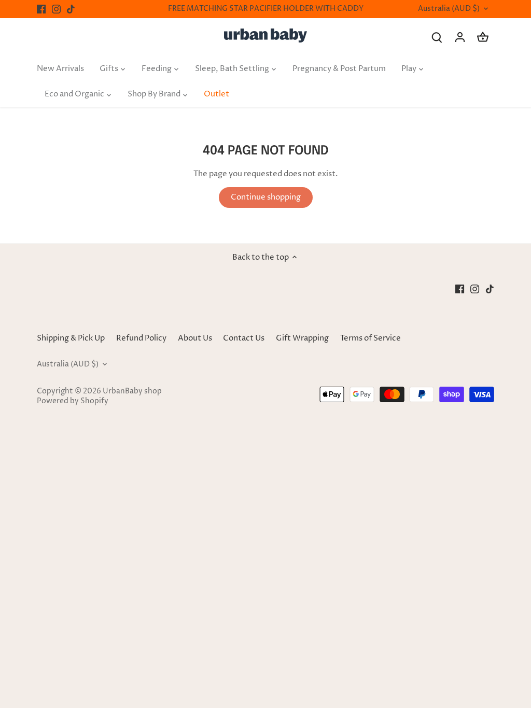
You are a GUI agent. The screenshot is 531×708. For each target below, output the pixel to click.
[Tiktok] (70, 9)
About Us (195, 338)
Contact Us (243, 338)
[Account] (460, 37)
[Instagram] (56, 9)
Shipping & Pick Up (71, 338)
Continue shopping (266, 197)
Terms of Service (370, 338)
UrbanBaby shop (132, 391)
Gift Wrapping (302, 338)
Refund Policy (141, 338)
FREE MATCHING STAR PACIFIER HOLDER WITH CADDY (266, 9)
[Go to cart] (483, 37)
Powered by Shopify (72, 401)
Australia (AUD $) (449, 9)
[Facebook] (41, 9)
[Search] (437, 37)
